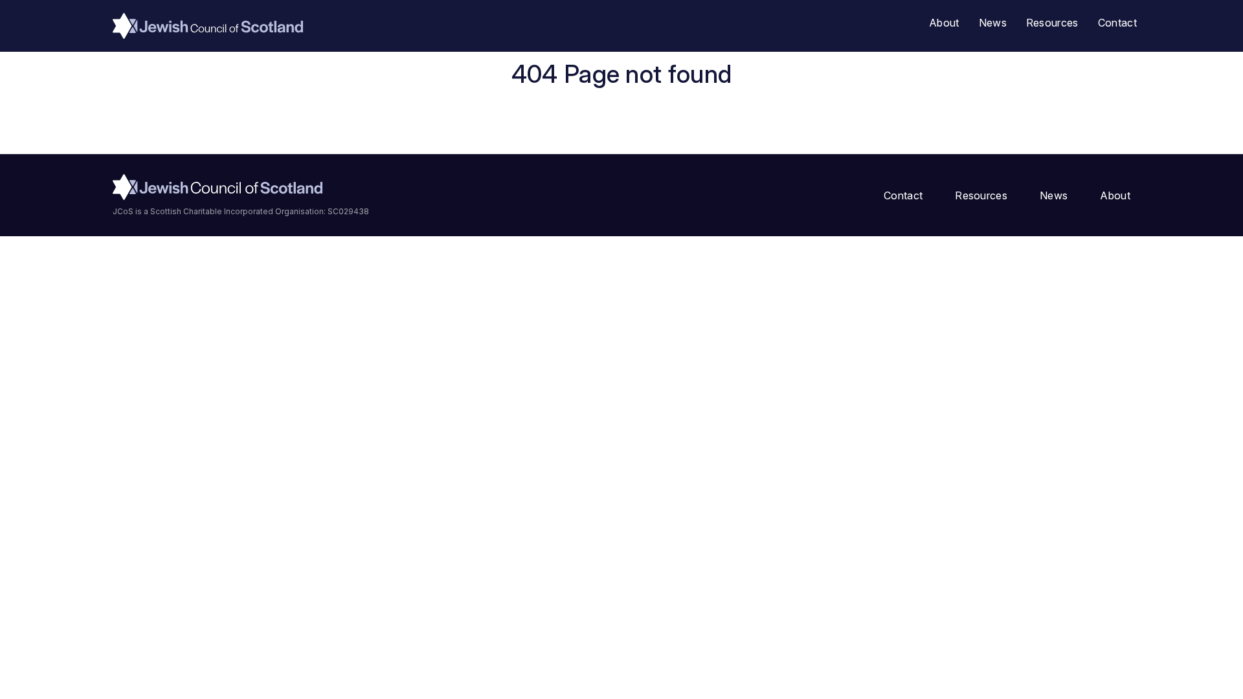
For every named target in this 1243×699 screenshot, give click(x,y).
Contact (1117, 22)
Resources (1052, 22)
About (944, 22)
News (993, 22)
